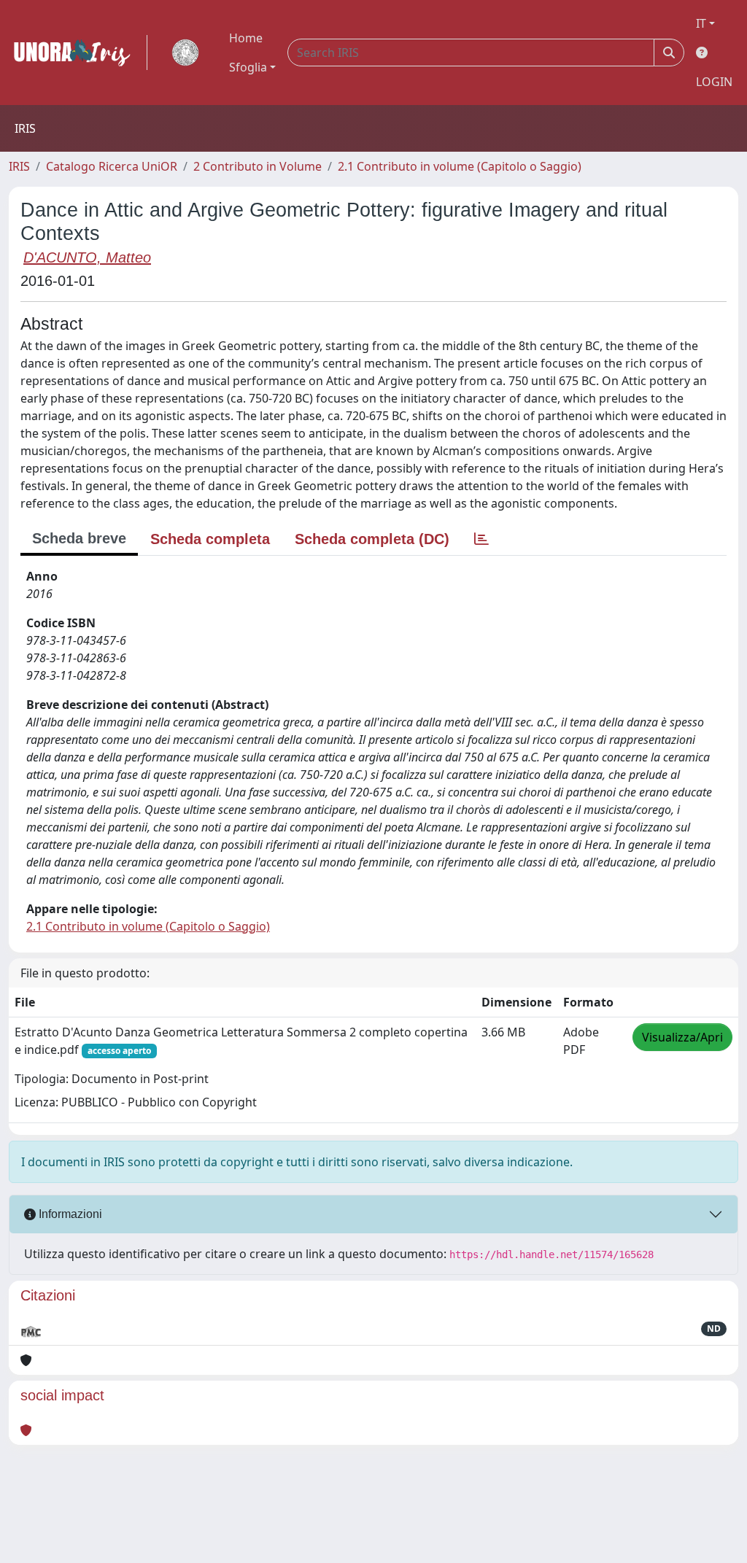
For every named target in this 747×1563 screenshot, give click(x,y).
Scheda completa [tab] (210, 539)
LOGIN (714, 82)
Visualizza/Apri (682, 1037)
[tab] (481, 539)
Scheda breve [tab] (79, 538)
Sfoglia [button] (248, 67)
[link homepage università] (185, 52)
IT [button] (701, 23)
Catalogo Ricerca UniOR (111, 166)
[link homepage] (78, 52)
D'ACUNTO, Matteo (87, 257)
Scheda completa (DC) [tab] (372, 539)
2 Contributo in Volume (257, 166)
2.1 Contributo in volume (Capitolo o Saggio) (459, 166)
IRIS (19, 166)
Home (246, 38)
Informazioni (69, 1214)
